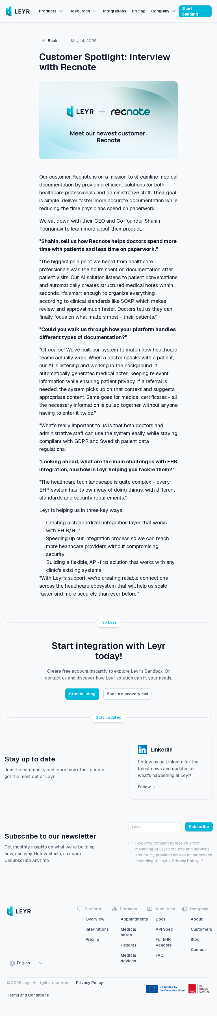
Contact (198, 949)
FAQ (160, 955)
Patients (128, 945)
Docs (161, 919)
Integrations (95, 929)
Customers (200, 929)
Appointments (130, 919)
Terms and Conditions (28, 995)
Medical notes (128, 932)
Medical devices (128, 958)
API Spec (164, 929)
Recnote (82, 176)
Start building (190, 11)
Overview (95, 919)
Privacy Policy (185, 860)
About (197, 919)
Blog (195, 939)
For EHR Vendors (164, 942)
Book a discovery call (127, 693)
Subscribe (199, 826)
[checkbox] (131, 843)
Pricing (92, 939)
